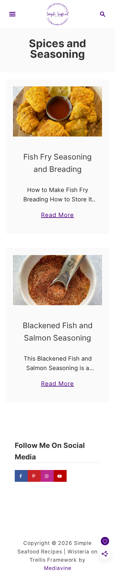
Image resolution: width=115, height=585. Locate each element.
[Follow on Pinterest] (34, 476)
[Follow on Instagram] (47, 476)
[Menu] (12, 14)
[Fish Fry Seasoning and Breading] (57, 111)
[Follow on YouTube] (60, 476)
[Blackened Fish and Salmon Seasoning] (57, 280)
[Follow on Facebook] (21, 476)
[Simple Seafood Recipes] (58, 13)
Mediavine (57, 568)
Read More (57, 215)
